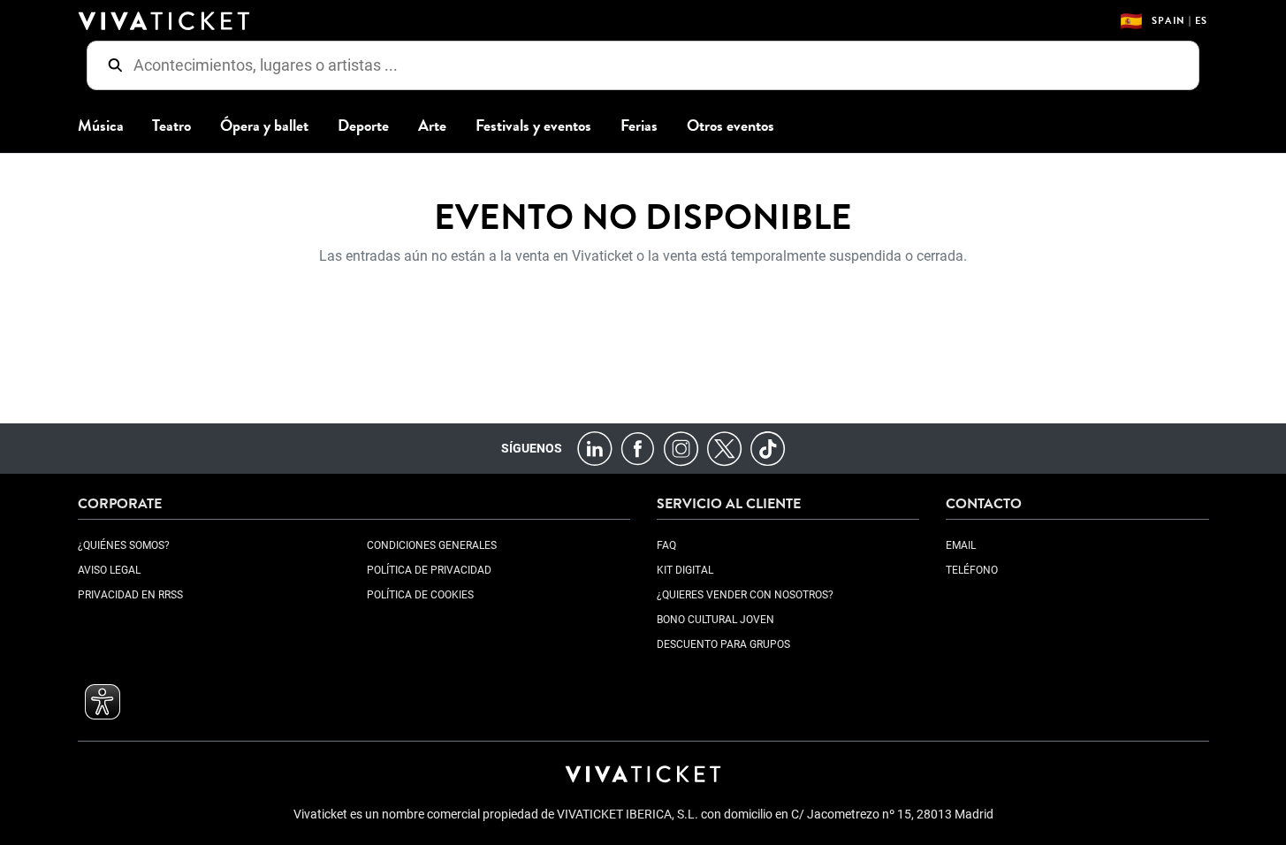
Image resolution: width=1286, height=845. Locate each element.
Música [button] (101, 126)
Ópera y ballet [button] (264, 126)
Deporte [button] (363, 126)
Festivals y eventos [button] (533, 126)
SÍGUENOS (531, 448)
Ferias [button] (639, 126)
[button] (102, 701)
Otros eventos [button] (730, 126)
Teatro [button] (171, 126)
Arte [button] (432, 126)
